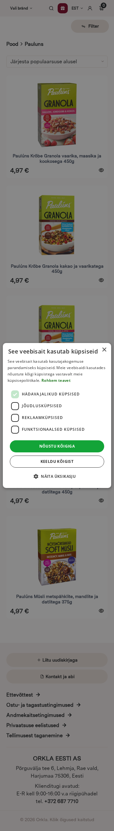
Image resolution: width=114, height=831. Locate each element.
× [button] (104, 349)
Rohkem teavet (56, 380)
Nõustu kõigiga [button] (57, 446)
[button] (57, 476)
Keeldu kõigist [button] (57, 461)
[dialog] (57, 415)
